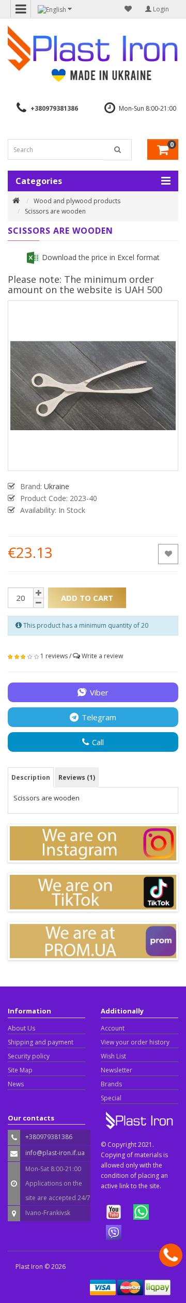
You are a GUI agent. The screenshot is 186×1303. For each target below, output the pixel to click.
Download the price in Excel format (100, 257)
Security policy (29, 1056)
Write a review (102, 656)
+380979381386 (54, 108)
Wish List (113, 1056)
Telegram (99, 717)
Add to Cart (87, 598)
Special (111, 1098)
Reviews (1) (76, 777)
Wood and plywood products (77, 200)
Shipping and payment (40, 1042)
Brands (111, 1084)
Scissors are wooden (55, 211)
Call (98, 742)
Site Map (20, 1070)
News (16, 1084)
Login (160, 9)
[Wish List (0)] (128, 9)
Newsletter (116, 1070)
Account (113, 1028)
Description (30, 777)
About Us (21, 1028)
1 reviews (54, 656)
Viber (99, 692)
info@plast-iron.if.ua (55, 1152)
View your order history (135, 1042)
